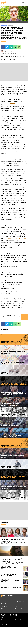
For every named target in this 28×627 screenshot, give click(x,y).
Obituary (10, 25)
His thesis (12, 103)
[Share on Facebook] (3, 47)
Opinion (16, 606)
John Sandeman (9, 51)
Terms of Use (18, 622)
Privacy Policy (18, 619)
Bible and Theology (5, 608)
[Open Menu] (26, 3)
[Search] (23, 3)
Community (4, 624)
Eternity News (8, 596)
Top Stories (3, 601)
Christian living (18, 603)
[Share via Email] (15, 47)
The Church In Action (20, 601)
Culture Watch (4, 603)
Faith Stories (4, 606)
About (2, 619)
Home (2, 599)
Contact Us (4, 622)
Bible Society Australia (20, 608)
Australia (4, 25)
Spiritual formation (19, 599)
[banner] (3, 2)
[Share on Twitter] (7, 47)
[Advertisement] (14, 72)
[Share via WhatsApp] (11, 47)
